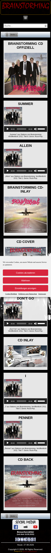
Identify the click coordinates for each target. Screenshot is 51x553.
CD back (25, 459)
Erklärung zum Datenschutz (27, 294)
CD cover (25, 242)
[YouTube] (35, 527)
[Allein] (13, 167)
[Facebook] (16, 527)
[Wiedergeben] (7, 129)
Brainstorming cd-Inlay (25, 189)
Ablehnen (25, 280)
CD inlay (25, 340)
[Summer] (13, 125)
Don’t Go (25, 298)
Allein (25, 146)
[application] (25, 129)
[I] (13, 397)
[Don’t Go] (13, 320)
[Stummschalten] (35, 129)
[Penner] (13, 439)
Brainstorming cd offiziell (25, 45)
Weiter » (13, 35)
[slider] (42, 128)
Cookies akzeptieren (25, 272)
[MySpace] (26, 527)
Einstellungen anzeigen (25, 288)
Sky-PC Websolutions (30, 551)
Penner (26, 418)
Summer (25, 104)
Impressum (42, 294)
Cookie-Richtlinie (11, 294)
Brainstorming (25, 6)
